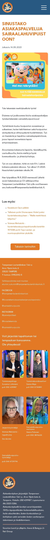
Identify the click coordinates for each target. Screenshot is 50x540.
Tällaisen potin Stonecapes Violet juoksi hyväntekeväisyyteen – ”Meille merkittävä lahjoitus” (27, 215)
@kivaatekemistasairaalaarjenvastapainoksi (21, 300)
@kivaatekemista (9, 321)
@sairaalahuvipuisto (11, 306)
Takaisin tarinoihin (25, 247)
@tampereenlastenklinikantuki (15, 294)
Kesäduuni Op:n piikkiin (18, 208)
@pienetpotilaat (9, 315)
